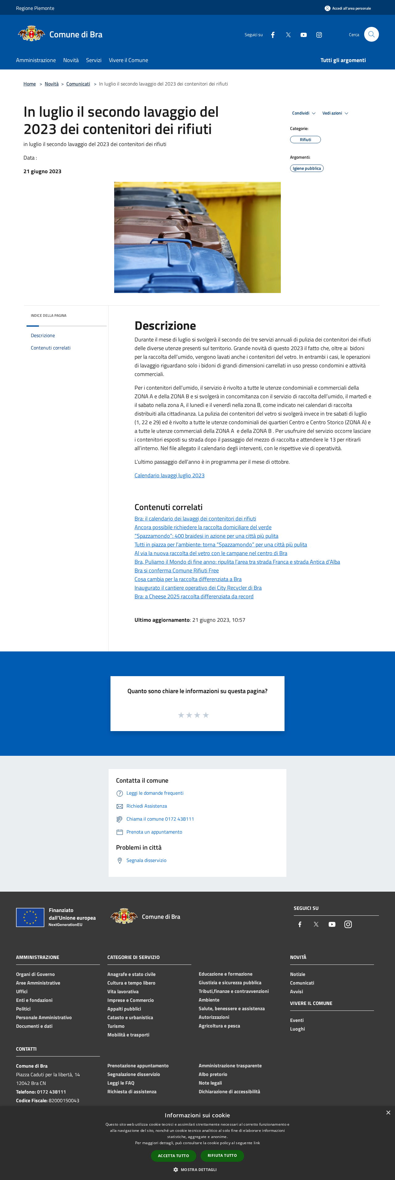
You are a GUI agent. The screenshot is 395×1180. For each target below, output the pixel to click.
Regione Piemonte (35, 8)
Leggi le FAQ (120, 1082)
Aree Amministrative (38, 982)
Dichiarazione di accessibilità (229, 1091)
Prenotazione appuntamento (138, 1065)
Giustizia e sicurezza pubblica (230, 982)
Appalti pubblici (124, 1008)
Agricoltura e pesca (219, 1025)
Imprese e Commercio (130, 1000)
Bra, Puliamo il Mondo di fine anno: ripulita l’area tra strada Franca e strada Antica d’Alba (237, 562)
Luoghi (297, 1028)
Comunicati (78, 83)
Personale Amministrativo (44, 1017)
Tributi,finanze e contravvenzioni (234, 991)
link (257, 1142)
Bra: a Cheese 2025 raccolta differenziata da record (194, 596)
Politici (23, 1008)
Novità (52, 83)
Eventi (297, 1020)
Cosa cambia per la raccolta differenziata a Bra (188, 579)
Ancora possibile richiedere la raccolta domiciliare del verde (203, 527)
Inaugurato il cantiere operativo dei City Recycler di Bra (198, 588)
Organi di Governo (35, 974)
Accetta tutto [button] (173, 1155)
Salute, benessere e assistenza (232, 1008)
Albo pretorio (213, 1074)
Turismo (116, 1026)
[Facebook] (270, 34)
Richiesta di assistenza (131, 1091)
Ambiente (209, 999)
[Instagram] (316, 34)
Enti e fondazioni (34, 1000)
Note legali (210, 1082)
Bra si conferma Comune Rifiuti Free (177, 570)
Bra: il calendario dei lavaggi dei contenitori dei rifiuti (195, 518)
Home (29, 83)
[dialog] (197, 1143)
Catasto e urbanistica (130, 1017)
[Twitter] (286, 34)
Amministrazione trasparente (230, 1065)
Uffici (21, 991)
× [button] (388, 1113)
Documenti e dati (34, 1026)
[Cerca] (371, 34)
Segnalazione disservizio (133, 1074)
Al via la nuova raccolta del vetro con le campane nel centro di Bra (211, 553)
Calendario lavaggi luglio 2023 (170, 475)
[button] (197, 1169)
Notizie (297, 974)
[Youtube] (301, 34)
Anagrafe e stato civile (131, 974)
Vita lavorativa (123, 991)
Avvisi (296, 991)
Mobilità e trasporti (128, 1034)
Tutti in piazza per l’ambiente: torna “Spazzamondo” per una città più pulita (221, 544)
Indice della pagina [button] (48, 315)
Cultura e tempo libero (131, 982)
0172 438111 (51, 1091)
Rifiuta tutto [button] (222, 1155)
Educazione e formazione (225, 973)
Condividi (301, 113)
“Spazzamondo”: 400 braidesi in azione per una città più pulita (206, 536)
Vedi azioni (332, 113)
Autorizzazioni (214, 1017)
